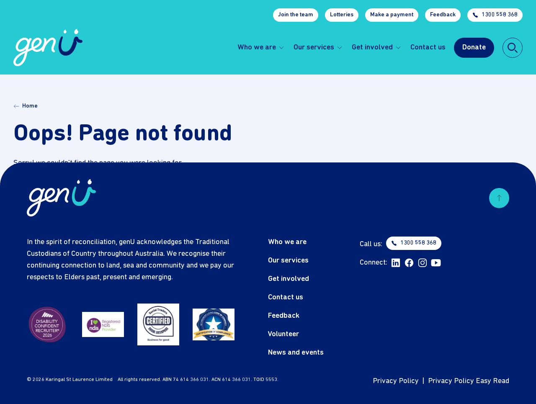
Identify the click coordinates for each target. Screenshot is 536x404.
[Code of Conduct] (213, 324)
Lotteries (341, 15)
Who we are (256, 47)
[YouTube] (436, 263)
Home (30, 106)
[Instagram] (422, 263)
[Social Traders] (158, 324)
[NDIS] (103, 324)
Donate (474, 47)
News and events (296, 353)
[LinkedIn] (396, 263)
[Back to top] (499, 198)
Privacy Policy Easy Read (468, 381)
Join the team (295, 15)
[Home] (47, 47)
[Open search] (512, 48)
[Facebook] (409, 263)
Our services (314, 47)
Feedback (443, 15)
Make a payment (391, 15)
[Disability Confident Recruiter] (48, 324)
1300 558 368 (500, 15)
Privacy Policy (396, 381)
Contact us (428, 47)
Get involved (372, 47)
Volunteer (283, 334)
